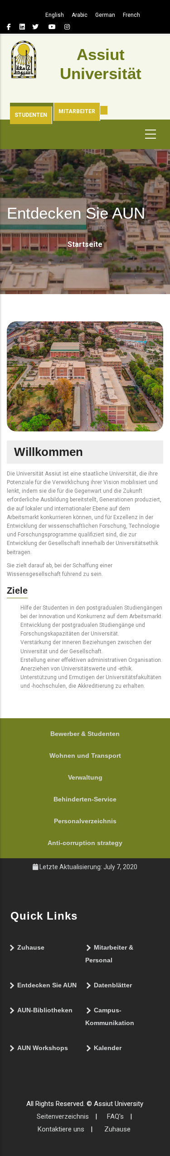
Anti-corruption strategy (85, 842)
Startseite (85, 244)
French (131, 15)
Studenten (31, 115)
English (54, 15)
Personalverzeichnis (85, 821)
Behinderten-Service (85, 799)
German (105, 15)
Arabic (79, 15)
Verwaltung (85, 777)
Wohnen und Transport (85, 755)
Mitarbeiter (76, 111)
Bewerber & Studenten (85, 733)
